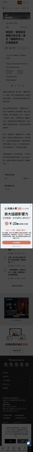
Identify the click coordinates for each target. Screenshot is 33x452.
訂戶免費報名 (16, 242)
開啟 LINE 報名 (16, 246)
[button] (31, 205)
